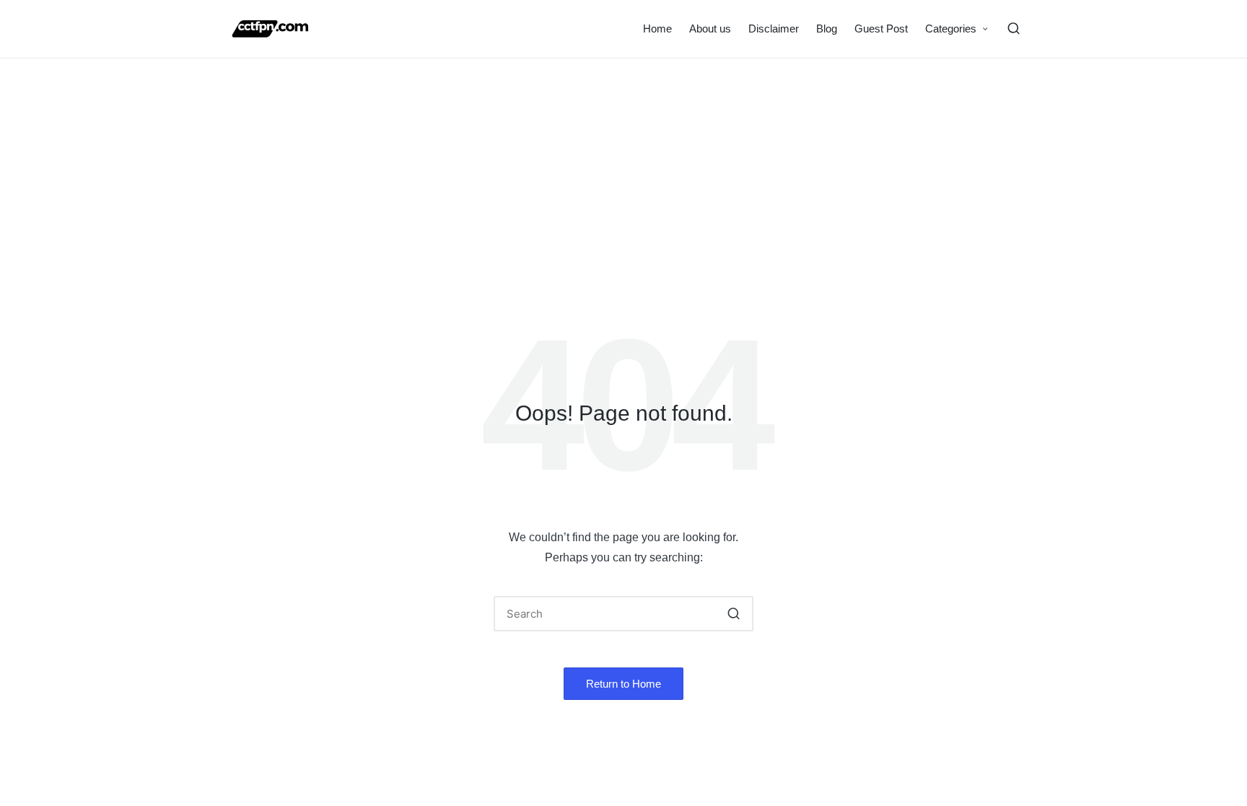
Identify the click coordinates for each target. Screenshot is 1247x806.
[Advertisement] (623, 167)
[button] (734, 613)
